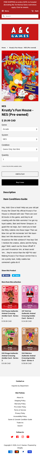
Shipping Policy (20, 401)
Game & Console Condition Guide (20, 419)
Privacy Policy (20, 413)
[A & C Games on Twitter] (12, 437)
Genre (4, 125)
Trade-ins (20, 423)
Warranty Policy (20, 404)
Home (4, 47)
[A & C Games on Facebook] (17, 437)
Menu (6, 11)
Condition (5, 145)
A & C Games (22, 445)
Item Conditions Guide (15, 199)
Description (9, 192)
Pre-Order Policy (20, 407)
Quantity (5, 155)
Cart (36, 11)
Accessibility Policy (20, 416)
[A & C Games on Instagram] (22, 437)
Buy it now (20, 182)
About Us (20, 397)
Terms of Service (20, 410)
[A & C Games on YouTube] (28, 437)
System (5, 135)
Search (20, 426)
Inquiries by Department (20, 386)
